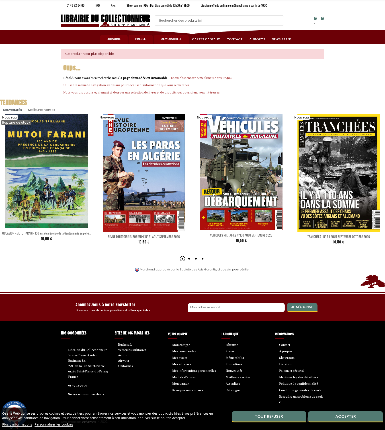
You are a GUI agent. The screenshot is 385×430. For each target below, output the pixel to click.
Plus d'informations (17, 424)
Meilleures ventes (41, 110)
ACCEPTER (345, 416)
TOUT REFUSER (269, 416)
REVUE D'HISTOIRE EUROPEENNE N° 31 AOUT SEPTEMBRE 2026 (144, 236)
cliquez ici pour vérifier (233, 269)
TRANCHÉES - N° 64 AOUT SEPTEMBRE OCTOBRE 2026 (338, 236)
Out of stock (37, 225)
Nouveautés (12, 110)
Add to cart (134, 229)
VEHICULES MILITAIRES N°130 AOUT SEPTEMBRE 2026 (241, 235)
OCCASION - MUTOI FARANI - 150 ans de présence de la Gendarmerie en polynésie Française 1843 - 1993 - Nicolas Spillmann (71, 233)
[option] (143, 182)
